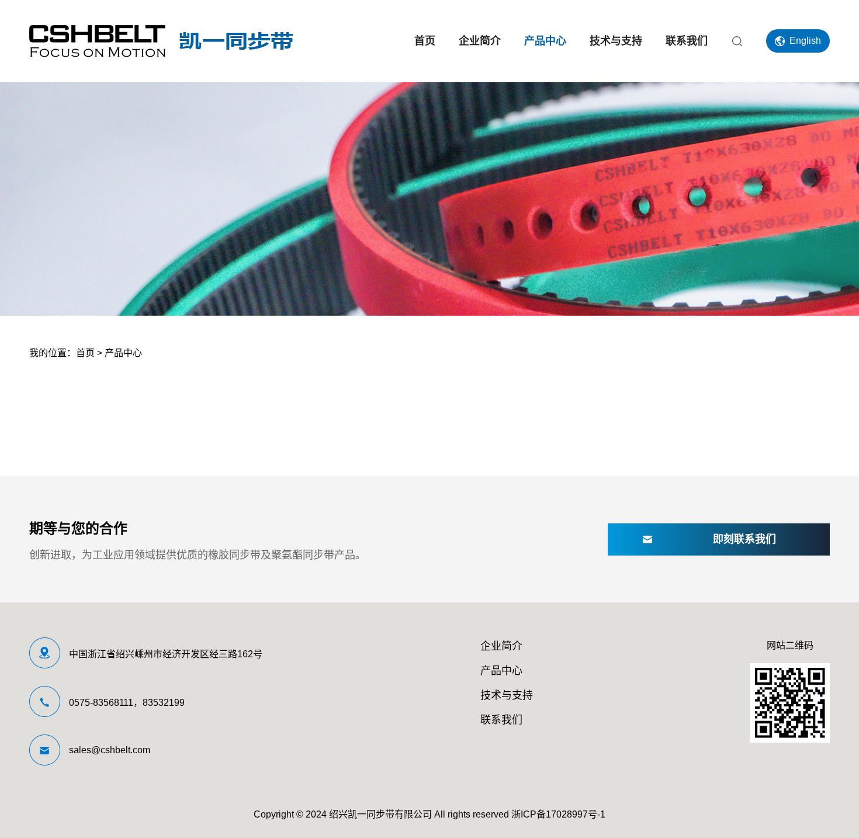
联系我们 (687, 41)
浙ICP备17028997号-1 (558, 814)
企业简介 (480, 41)
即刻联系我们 (744, 539)
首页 (424, 41)
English (805, 41)
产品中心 (545, 41)
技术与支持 (616, 41)
